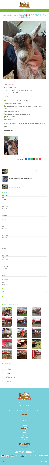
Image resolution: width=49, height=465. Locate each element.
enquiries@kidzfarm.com (10, 377)
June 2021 (4, 219)
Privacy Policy (3, 461)
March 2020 (4, 253)
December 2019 (5, 259)
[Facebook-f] (22, 447)
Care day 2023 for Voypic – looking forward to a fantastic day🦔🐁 (23, 170)
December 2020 (5, 233)
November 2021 (5, 208)
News (38, 81)
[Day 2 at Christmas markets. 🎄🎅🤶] (5, 186)
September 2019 (5, 266)
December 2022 (5, 197)
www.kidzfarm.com (10, 130)
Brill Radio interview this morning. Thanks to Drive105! (20, 178)
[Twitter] (24, 447)
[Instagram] (12, 300)
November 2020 (5, 235)
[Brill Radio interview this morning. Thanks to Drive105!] (5, 179)
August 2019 (4, 268)
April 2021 (4, 224)
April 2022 (4, 199)
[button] (24, 10)
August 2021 (4, 215)
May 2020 (4, 248)
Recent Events (5, 284)
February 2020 (5, 255)
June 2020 (4, 246)
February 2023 (5, 195)
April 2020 (4, 250)
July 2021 (4, 217)
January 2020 (4, 257)
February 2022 (5, 204)
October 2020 (5, 237)
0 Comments (18, 172)
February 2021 (4, 228)
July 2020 (4, 244)
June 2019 (4, 273)
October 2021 (4, 210)
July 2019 (4, 270)
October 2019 (4, 264)
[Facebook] (8, 300)
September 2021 (5, 213)
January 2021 (4, 230)
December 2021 (5, 206)
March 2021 (4, 226)
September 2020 (5, 239)
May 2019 (4, 275)
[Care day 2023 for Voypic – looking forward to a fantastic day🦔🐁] (5, 171)
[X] (4, 300)
